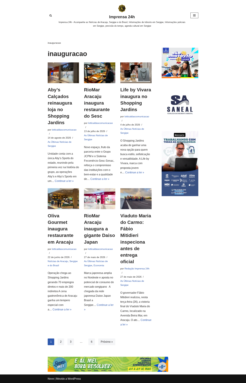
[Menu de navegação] (194, 15)
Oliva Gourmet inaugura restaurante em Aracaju (60, 229)
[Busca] (50, 15)
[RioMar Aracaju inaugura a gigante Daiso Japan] (99, 198)
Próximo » (107, 341)
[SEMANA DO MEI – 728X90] (108, 370)
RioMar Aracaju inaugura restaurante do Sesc (97, 103)
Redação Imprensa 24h (137, 268)
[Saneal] (180, 122)
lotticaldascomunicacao (64, 129)
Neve (51, 378)
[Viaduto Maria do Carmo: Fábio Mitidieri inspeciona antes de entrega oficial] (136, 198)
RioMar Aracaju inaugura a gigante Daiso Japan (99, 229)
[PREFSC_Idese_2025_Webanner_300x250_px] (180, 77)
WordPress (74, 378)
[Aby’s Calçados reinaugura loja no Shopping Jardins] (63, 72)
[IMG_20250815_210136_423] (180, 195)
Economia (99, 265)
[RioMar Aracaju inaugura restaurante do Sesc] (99, 72)
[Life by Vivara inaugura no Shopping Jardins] (136, 72)
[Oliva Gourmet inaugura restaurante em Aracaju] (63, 198)
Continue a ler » (64, 181)
